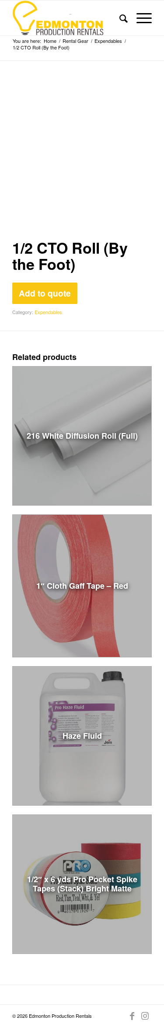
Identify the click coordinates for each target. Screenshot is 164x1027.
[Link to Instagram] (145, 1015)
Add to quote (45, 293)
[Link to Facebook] (132, 1015)
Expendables (48, 311)
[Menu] (140, 17)
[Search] (119, 17)
